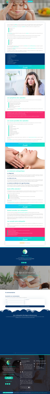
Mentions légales (41, 389)
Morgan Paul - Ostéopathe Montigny (18, 12)
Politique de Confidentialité (34, 389)
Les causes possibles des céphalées (12, 55)
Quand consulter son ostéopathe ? (12, 62)
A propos (21, 1)
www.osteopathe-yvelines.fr (28, 257)
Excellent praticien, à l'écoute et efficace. (25, 330)
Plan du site (45, 389)
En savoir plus (25, 283)
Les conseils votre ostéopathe (11, 63)
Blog (25, 1)
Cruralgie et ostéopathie (25, 272)
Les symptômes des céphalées (11, 54)
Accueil (17, 1)
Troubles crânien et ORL (30, 12)
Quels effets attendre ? (10, 61)
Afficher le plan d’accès (24, 384)
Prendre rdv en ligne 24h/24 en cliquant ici (25, 65)
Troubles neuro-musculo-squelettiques (32, 275)
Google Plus (26, 341)
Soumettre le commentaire (25, 306)
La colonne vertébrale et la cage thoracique (13, 60)
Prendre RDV (30, 1)
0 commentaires (36, 12)
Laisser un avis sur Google (25, 343)
